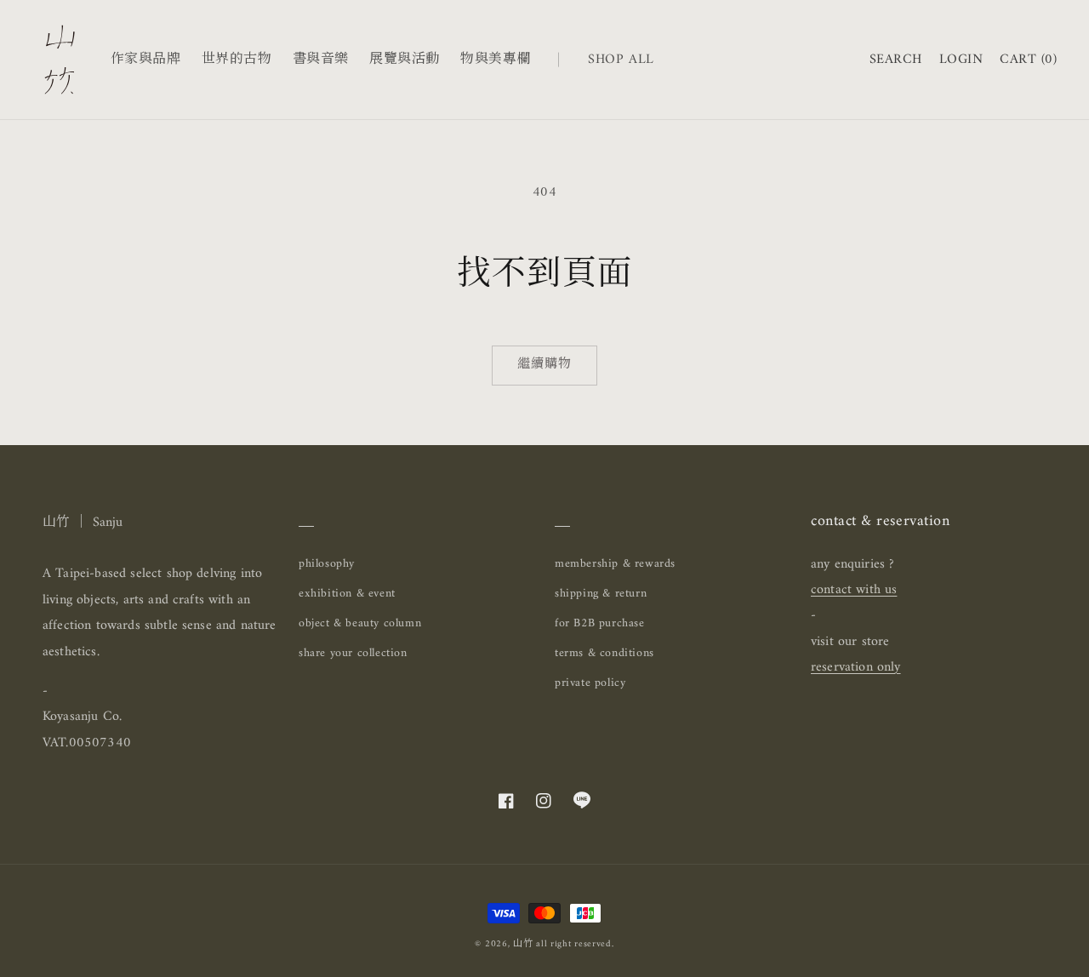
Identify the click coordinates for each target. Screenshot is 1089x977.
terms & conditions (604, 653)
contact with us (854, 590)
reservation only (856, 667)
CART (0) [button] (1028, 60)
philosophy (327, 563)
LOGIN (961, 59)
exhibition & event (347, 593)
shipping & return (601, 593)
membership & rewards (615, 563)
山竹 (523, 944)
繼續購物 (544, 364)
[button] (895, 60)
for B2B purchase (600, 623)
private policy (590, 683)
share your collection (353, 653)
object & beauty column (360, 623)
